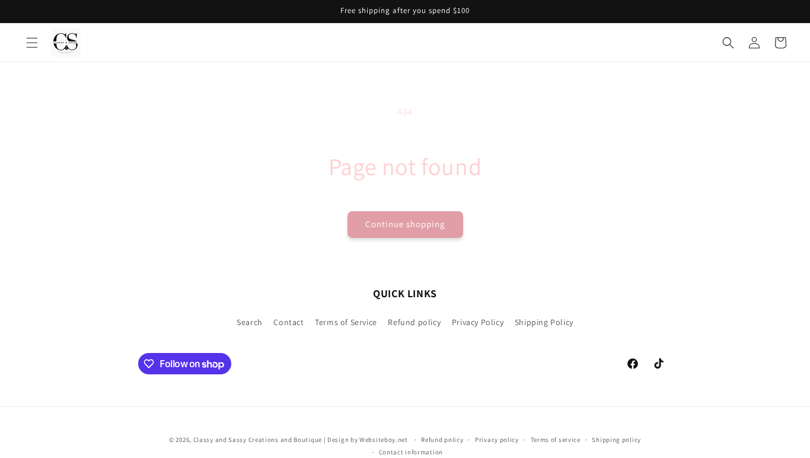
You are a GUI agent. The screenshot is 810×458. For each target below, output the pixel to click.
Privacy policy (497, 439)
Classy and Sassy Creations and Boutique (257, 439)
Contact (288, 322)
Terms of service (556, 439)
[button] (32, 43)
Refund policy (414, 322)
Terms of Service (346, 322)
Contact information (411, 452)
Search (250, 322)
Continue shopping (405, 224)
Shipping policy (616, 439)
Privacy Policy (477, 322)
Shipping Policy (544, 322)
